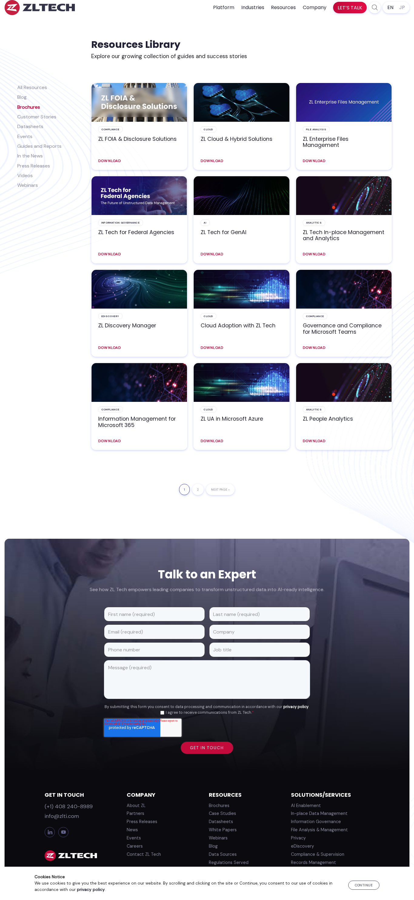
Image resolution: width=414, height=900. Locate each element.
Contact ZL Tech (144, 854)
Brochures (28, 107)
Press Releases (33, 166)
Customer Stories (36, 117)
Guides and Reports (39, 146)
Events (24, 136)
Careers (135, 846)
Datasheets (30, 126)
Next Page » (220, 491)
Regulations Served (229, 862)
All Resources (32, 87)
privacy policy (296, 706)
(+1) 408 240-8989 (69, 806)
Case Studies (222, 813)
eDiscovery (302, 846)
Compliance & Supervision (317, 854)
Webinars (27, 185)
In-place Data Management (319, 813)
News (132, 829)
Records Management (313, 862)
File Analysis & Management (319, 829)
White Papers (223, 829)
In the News (30, 156)
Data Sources (223, 854)
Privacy (298, 838)
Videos (25, 175)
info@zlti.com (62, 816)
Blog (22, 97)
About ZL (136, 805)
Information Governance (316, 821)
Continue (363, 885)
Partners (135, 813)
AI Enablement (306, 805)
